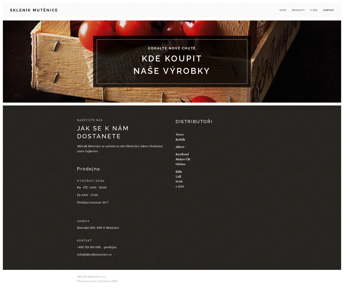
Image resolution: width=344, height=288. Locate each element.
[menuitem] (284, 10)
